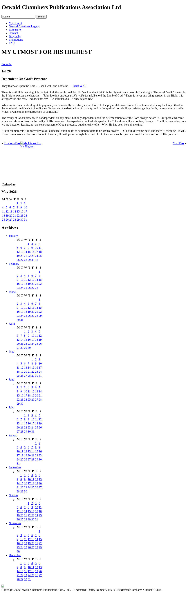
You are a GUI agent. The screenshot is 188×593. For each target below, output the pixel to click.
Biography (15, 36)
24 (25, 215)
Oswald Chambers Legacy (24, 26)
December (15, 555)
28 (14, 219)
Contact (13, 33)
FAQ (12, 42)
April (12, 323)
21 (14, 215)
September (15, 467)
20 (10, 215)
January (13, 235)
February (14, 263)
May (11, 351)
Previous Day (12, 143)
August (13, 435)
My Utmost (15, 23)
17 (25, 211)
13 (10, 211)
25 (3, 219)
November (15, 523)
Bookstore (15, 29)
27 (10, 219)
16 (21, 211)
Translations (16, 39)
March (12, 291)
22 (18, 215)
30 (21, 219)
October (13, 495)
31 (25, 219)
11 (3, 211)
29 (18, 219)
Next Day (178, 143)
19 (7, 215)
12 (7, 211)
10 (25, 207)
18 (3, 215)
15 (18, 211)
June (11, 379)
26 (7, 219)
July (11, 407)
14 (14, 211)
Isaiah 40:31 (80, 85)
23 (21, 215)
